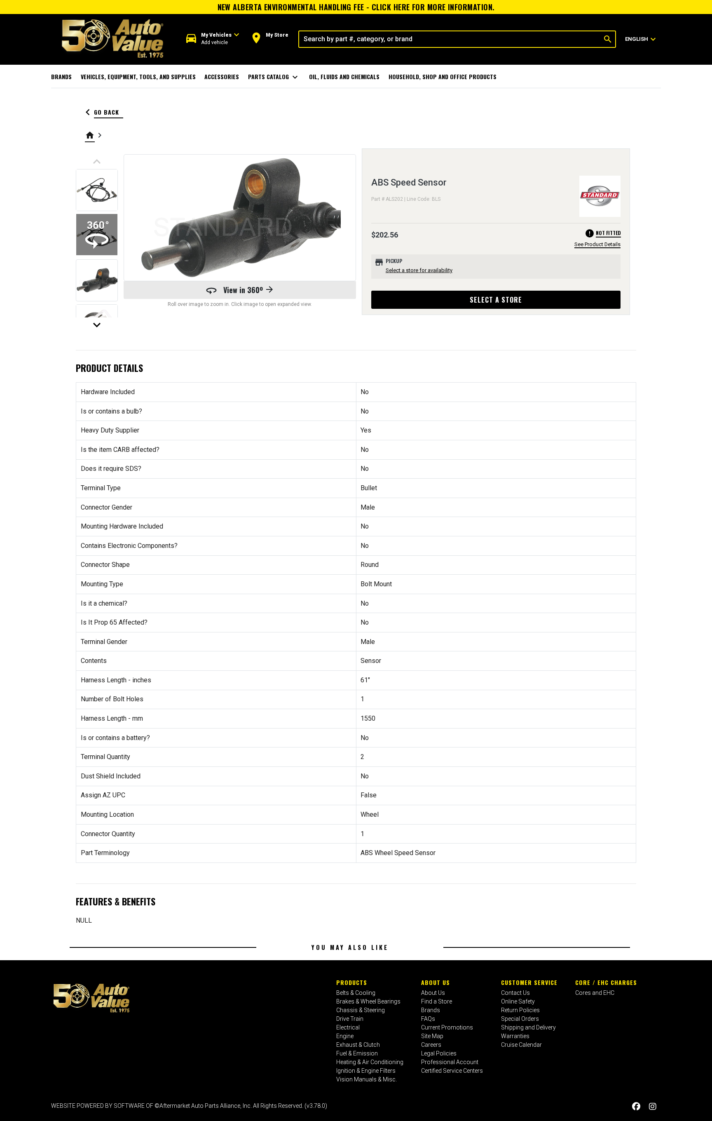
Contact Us (515, 992)
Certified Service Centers (452, 1070)
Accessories (221, 76)
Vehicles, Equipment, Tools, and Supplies (138, 76)
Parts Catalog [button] (274, 77)
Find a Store (436, 1001)
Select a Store (496, 300)
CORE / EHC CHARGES (606, 982)
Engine (345, 1036)
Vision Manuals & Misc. (366, 1079)
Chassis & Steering (360, 1010)
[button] (212, 39)
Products (351, 982)
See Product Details (597, 244)
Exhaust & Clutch (358, 1044)
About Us (435, 982)
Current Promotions (447, 1027)
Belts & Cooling (355, 992)
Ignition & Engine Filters (366, 1070)
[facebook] (636, 1107)
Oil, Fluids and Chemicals (344, 76)
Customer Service (529, 982)
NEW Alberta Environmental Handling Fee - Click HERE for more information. (356, 7)
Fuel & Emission (357, 1053)
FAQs (428, 1018)
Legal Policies (439, 1053)
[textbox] (449, 39)
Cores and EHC (594, 992)
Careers (431, 1044)
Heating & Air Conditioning (369, 1062)
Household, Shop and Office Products (443, 76)
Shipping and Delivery (528, 1027)
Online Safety (518, 1001)
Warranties (515, 1036)
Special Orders (520, 1018)
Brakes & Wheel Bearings (368, 1001)
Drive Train (349, 1018)
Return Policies (520, 1010)
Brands (61, 76)
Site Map (432, 1036)
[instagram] (652, 1107)
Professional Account (449, 1062)
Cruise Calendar (521, 1044)
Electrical (348, 1027)
